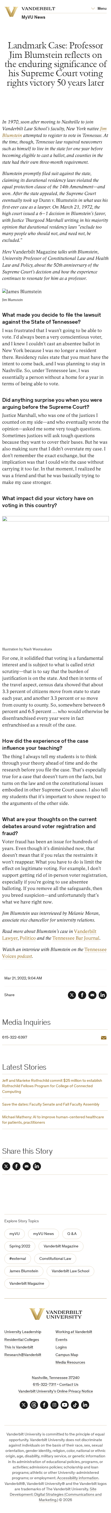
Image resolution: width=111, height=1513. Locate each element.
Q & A (72, 1234)
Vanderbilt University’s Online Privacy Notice (55, 1392)
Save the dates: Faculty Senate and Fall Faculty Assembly (50, 1105)
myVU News (43, 1234)
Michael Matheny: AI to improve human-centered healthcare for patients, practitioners (53, 1120)
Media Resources (70, 1363)
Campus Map (67, 1355)
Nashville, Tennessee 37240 (55, 1378)
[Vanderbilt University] (55, 1314)
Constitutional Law (55, 1259)
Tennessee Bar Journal (75, 938)
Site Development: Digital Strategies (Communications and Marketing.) (56, 1494)
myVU (14, 1234)
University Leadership (22, 1332)
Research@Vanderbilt (22, 1355)
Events (61, 1340)
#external (17, 1259)
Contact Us (68, 1385)
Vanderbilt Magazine (61, 1246)
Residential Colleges (21, 1340)
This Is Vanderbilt (18, 1347)
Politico (28, 938)
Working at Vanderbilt (74, 1332)
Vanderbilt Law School (70, 1271)
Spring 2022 (19, 1246)
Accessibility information (77, 1478)
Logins (61, 1347)
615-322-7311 (44, 1385)
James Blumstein (23, 1271)
